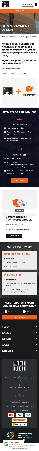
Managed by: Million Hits (19, 448)
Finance (12, 37)
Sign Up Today (19, 181)
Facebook (12, 311)
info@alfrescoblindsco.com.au (19, 402)
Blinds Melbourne (26, 406)
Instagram (31, 311)
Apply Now (14, 236)
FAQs (15, 406)
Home (4, 37)
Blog (8, 406)
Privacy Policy (23, 410)
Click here (10, 258)
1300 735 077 (27, 4)
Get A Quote (19, 11)
